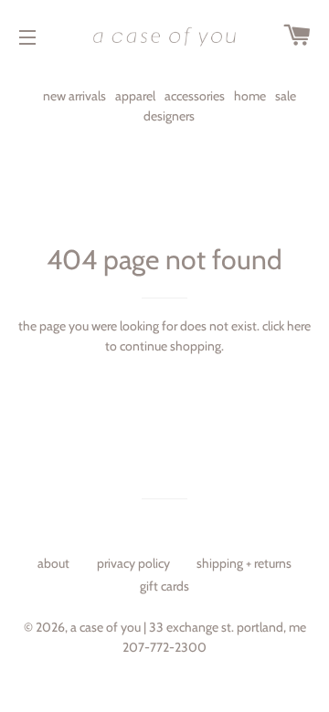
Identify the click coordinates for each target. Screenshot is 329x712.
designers (169, 116)
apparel (135, 96)
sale (285, 96)
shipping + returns (244, 563)
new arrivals (74, 96)
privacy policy (133, 563)
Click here (286, 326)
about (53, 563)
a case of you (105, 627)
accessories (194, 96)
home (250, 96)
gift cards (164, 586)
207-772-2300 (164, 647)
